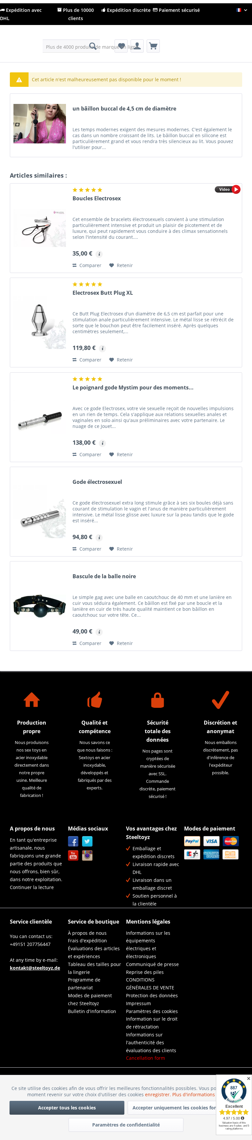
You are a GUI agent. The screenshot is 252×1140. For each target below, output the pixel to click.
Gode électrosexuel (97, 482)
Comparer (89, 265)
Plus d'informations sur (198, 1094)
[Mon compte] (137, 46)
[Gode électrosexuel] (39, 511)
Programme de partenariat (84, 984)
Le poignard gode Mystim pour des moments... (133, 387)
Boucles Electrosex (97, 198)
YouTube (73, 855)
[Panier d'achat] (153, 46)
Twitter (87, 841)
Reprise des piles (145, 972)
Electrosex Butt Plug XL (103, 292)
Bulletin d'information (92, 1011)
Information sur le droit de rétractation (152, 1023)
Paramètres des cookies (152, 1011)
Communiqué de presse (152, 964)
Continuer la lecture (32, 887)
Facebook (73, 841)
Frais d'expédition (87, 940)
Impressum (138, 1003)
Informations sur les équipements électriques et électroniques (148, 944)
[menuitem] (71, 46)
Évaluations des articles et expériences (94, 952)
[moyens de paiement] (211, 847)
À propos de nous (87, 933)
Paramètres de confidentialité (126, 1125)
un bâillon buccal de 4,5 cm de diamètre (124, 108)
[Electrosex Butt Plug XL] (39, 322)
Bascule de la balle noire (104, 576)
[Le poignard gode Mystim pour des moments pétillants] (39, 417)
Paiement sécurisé (179, 10)
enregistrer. (158, 1094)
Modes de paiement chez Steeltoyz (90, 999)
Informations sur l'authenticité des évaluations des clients (151, 1042)
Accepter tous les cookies (67, 1107)
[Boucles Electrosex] (39, 228)
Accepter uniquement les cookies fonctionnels (185, 1107)
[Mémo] (121, 46)
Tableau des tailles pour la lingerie (94, 968)
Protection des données (152, 995)
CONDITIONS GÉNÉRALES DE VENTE (150, 984)
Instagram (87, 855)
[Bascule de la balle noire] (39, 606)
